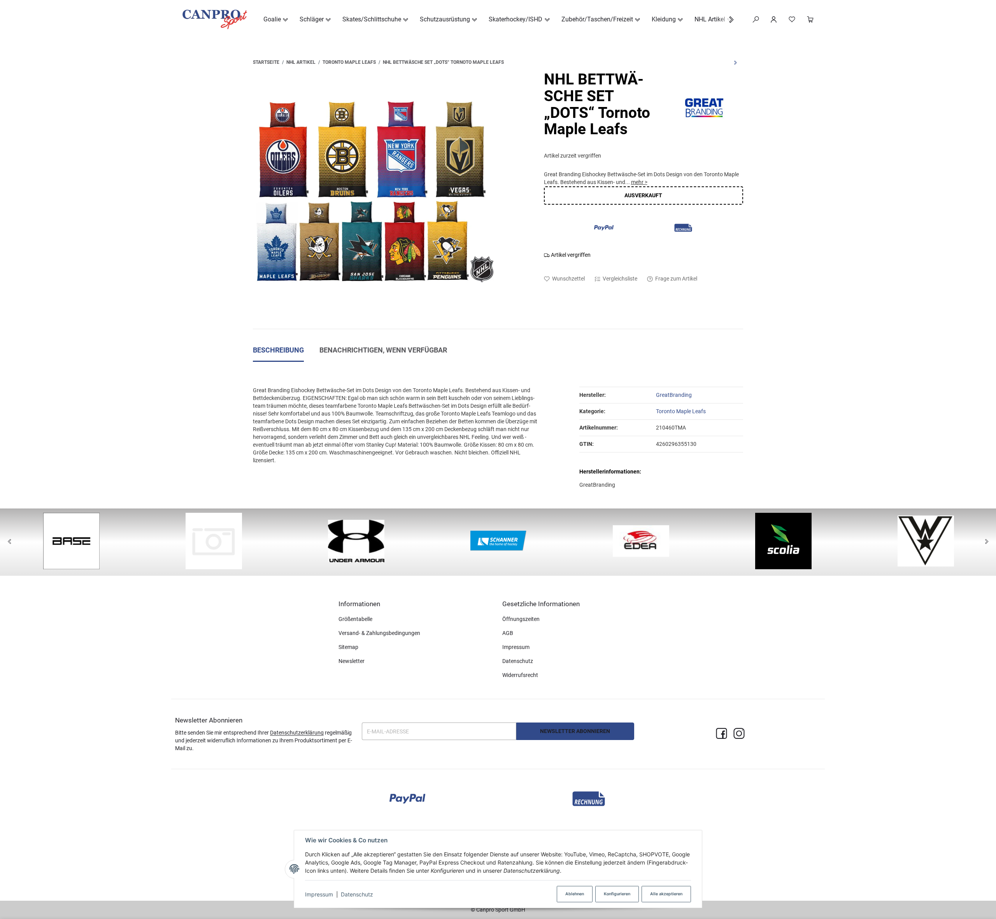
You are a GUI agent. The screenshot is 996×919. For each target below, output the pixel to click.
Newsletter (351, 661)
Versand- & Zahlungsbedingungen (379, 633)
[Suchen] (756, 19)
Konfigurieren (617, 893)
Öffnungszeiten (521, 619)
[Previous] (9, 542)
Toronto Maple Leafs (681, 411)
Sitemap (348, 647)
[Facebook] (721, 734)
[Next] (986, 542)
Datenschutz (357, 894)
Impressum (319, 894)
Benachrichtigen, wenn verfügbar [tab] (383, 350)
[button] (727, 20)
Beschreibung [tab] (278, 350)
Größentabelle (355, 619)
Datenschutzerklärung (297, 733)
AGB (507, 633)
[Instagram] (739, 734)
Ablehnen (574, 893)
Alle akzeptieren (666, 893)
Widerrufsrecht (520, 675)
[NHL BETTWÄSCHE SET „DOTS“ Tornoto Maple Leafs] (373, 191)
